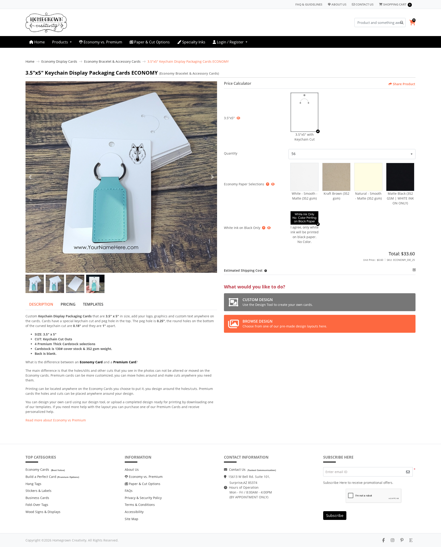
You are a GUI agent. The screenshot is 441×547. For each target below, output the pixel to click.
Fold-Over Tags (36, 504)
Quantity (230, 153)
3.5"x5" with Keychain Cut (304, 136)
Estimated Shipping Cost (243, 270)
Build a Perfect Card (40, 476)
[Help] (266, 184)
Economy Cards (37, 469)
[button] (304, 112)
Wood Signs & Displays (42, 512)
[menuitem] (36, 42)
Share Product (404, 84)
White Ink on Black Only (242, 228)
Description (41, 304)
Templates (93, 304)
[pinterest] (402, 540)
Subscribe (334, 515)
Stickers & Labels (38, 490)
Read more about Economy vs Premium (55, 420)
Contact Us (237, 469)
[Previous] (30, 177)
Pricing (68, 304)
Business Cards (37, 498)
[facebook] (383, 540)
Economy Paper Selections (244, 184)
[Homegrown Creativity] (46, 22)
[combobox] (352, 154)
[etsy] (411, 540)
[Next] (212, 177)
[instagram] (392, 540)
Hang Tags (33, 484)
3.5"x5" (229, 118)
